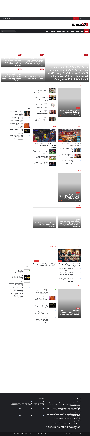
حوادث (77, 31)
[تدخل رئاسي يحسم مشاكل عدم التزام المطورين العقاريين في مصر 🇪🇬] (77, 150)
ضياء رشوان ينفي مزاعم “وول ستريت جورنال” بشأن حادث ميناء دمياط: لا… (41, 120)
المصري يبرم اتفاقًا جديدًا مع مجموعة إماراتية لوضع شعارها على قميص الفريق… (41, 157)
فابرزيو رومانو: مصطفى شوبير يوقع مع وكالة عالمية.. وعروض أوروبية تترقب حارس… (40, 151)
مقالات (47, 31)
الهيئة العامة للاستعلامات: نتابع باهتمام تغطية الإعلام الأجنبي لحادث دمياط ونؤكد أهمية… (41, 106)
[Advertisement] (45, 8)
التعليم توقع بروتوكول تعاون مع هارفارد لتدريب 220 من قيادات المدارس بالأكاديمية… (41, 99)
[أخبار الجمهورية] (80, 25)
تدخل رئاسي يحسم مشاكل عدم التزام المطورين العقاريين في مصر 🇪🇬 (66, 149)
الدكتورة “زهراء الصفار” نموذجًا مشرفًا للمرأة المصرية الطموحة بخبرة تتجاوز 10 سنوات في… (16, 283)
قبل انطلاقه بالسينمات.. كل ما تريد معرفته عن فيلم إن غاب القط (65, 269)
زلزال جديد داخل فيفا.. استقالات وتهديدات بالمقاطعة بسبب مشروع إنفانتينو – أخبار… (41, 163)
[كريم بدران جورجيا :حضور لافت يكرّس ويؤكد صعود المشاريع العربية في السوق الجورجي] (38, 404)
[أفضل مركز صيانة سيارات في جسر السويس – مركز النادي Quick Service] (34, 74)
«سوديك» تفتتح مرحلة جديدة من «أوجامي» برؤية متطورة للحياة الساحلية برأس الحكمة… (66, 162)
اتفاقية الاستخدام (24, 434)
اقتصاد (72, 31)
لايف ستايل (53, 31)
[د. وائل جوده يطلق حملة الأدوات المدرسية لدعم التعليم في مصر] (26, 411)
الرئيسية (86, 31)
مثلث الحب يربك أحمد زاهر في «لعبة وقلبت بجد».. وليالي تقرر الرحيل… (69, 265)
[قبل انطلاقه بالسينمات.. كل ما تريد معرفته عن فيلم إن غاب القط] (80, 268)
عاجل (82, 31)
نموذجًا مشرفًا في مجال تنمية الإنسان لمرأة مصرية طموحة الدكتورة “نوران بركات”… (42, 292)
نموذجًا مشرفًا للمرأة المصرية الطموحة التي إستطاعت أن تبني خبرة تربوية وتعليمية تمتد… (17, 271)
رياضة (68, 31)
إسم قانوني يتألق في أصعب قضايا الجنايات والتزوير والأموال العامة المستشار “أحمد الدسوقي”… (16, 137)
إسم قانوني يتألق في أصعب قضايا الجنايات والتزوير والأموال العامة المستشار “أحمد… (40, 313)
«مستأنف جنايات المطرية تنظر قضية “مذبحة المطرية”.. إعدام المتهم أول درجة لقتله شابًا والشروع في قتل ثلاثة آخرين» (70, 223)
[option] (45, 67)
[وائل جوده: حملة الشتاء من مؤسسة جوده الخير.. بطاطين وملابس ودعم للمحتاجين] (38, 411)
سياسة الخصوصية (31, 434)
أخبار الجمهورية (69, 434)
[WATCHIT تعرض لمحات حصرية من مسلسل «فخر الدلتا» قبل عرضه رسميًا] (80, 272)
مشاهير (59, 31)
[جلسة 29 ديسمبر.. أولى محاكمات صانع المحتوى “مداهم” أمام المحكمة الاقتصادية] (44, 218)
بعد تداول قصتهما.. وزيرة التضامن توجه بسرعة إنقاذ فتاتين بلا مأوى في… (41, 113)
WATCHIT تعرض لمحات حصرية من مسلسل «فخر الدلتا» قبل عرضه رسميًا (66, 274)
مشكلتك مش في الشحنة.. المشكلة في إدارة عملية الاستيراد (70, 145)
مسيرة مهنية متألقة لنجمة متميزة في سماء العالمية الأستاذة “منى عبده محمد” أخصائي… (16, 113)
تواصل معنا (37, 434)
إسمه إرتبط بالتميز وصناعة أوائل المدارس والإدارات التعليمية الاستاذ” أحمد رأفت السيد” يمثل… (16, 289)
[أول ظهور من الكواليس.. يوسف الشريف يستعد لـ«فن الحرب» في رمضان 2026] (80, 278)
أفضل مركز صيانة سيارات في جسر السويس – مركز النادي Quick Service (60, 18)
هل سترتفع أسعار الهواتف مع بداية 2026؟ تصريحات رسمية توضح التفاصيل (44, 265)
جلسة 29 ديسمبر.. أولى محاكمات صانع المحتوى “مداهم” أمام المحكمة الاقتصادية (45, 224)
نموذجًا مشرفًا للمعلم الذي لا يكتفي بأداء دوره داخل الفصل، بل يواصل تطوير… (16, 125)
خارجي (63, 31)
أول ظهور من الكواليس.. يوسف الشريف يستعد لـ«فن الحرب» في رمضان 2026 (66, 279)
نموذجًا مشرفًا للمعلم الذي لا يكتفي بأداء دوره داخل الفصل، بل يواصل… (41, 299)
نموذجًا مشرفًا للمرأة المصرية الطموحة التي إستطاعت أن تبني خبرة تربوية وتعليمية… (41, 320)
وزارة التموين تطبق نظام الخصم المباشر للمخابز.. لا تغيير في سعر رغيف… (41, 92)
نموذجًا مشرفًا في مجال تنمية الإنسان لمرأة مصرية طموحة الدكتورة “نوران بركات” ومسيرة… (16, 119)
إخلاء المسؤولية (12, 434)
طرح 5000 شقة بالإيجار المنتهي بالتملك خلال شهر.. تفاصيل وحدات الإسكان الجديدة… (66, 156)
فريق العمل (18, 434)
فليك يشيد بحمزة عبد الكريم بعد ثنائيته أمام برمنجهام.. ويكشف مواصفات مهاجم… (45, 145)
